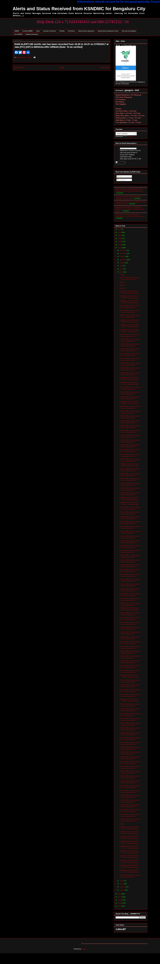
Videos (38, 31)
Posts (120, 176)
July (121, 266)
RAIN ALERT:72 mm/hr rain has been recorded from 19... (129, 762)
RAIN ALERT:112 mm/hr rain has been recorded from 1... (130, 412)
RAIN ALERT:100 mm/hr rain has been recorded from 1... (130, 633)
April (122, 881)
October (122, 256)
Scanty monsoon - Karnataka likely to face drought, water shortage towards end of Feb (129, 190)
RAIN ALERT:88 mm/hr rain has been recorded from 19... (129, 546)
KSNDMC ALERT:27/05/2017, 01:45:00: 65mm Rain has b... (129, 847)
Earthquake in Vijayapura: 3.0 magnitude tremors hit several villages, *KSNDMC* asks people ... (130, 209)
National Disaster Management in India (108, 31)
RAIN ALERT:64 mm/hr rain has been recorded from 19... (129, 388)
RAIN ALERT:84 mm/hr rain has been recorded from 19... (129, 570)
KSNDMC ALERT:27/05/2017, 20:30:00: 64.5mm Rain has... (129, 326)
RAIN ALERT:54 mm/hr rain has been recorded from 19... (129, 398)
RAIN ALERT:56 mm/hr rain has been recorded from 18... (129, 777)
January (122, 890)
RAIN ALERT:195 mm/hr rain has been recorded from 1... (130, 532)
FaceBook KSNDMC (27, 31)
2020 (119, 238)
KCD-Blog (61, 31)
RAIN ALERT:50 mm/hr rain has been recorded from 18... (129, 791)
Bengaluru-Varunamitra (32, 34)
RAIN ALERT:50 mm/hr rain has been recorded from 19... (129, 417)
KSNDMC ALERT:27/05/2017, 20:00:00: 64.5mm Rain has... (129, 503)
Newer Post (18, 67)
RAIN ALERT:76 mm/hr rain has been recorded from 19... (129, 580)
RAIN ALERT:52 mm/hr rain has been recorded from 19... (129, 335)
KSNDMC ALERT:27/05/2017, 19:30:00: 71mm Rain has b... (129, 700)
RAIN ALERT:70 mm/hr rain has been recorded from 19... (129, 647)
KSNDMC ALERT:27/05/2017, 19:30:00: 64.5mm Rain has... (129, 676)
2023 (119, 229)
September (123, 260)
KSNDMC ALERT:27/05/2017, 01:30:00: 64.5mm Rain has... (129, 857)
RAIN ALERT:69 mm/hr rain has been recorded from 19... (129, 359)
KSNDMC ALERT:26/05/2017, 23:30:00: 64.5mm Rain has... (129, 866)
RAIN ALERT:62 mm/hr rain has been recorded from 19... (129, 421)
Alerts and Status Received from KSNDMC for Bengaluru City (79, 8)
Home (62, 67)
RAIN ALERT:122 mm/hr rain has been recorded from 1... (130, 657)
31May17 (122, 274)
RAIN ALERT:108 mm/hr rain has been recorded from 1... (130, 714)
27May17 (122, 824)
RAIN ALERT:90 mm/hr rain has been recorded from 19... (129, 599)
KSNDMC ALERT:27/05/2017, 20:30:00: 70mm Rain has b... (129, 330)
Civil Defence (71, 31)
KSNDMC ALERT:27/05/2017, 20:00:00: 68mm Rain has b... (129, 498)
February (123, 887)
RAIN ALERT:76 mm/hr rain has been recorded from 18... (129, 815)
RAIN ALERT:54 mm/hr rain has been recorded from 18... (129, 278)
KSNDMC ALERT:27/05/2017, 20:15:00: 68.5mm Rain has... (129, 378)
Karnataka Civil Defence (49, 31)
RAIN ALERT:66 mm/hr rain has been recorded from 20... (129, 350)
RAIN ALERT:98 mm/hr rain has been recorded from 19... (129, 460)
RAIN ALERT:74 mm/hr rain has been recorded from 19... (129, 393)
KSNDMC (16, 31)
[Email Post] (34, 57)
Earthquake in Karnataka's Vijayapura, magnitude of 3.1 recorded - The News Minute (130, 215)
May (121, 272)
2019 (119, 241)
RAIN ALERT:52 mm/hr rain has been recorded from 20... (129, 340)
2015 (119, 897)
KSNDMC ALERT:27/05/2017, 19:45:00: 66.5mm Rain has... (129, 609)
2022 (119, 232)
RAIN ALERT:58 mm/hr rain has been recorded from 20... (129, 311)
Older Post (104, 67)
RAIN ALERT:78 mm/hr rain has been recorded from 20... (129, 364)
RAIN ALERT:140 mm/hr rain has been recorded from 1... (130, 527)
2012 (119, 906)
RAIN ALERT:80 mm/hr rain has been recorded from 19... (129, 618)
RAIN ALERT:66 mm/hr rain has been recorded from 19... (129, 575)
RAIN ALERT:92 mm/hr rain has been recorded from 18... (129, 820)
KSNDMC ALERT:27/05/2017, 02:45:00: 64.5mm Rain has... (129, 833)
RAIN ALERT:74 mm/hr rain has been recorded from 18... (129, 806)
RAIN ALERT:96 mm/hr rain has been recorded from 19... (129, 710)
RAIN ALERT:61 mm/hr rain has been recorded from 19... (129, 561)
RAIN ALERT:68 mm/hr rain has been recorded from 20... (129, 306)
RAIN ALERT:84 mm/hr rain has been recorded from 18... (129, 782)
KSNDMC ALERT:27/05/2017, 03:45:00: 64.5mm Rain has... (129, 828)
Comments (121, 180)
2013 (119, 903)
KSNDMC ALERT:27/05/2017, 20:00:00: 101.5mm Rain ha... (129, 402)
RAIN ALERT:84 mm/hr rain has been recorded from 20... (129, 369)
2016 (119, 894)
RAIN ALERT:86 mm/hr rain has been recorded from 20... (129, 354)
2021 (119, 235)
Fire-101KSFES (18, 34)
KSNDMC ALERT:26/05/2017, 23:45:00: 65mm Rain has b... (129, 861)
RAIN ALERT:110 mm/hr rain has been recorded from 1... (130, 551)
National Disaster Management (86, 31)
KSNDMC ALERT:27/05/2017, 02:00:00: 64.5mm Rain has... (129, 842)
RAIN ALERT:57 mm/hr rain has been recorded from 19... (129, 474)
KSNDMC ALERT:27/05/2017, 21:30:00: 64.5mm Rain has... (129, 297)
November (123, 253)
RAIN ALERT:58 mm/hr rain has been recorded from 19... (129, 446)
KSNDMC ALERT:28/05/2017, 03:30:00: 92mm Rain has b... (129, 292)
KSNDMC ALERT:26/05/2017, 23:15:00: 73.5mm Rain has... (129, 871)
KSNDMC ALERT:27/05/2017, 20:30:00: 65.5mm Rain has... (129, 321)
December (123, 250)
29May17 (122, 285)
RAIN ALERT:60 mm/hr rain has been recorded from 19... (129, 436)
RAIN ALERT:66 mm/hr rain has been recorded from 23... (129, 876)
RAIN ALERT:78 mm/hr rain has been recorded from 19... (129, 441)
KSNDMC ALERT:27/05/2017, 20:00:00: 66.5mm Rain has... (129, 465)
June (121, 269)
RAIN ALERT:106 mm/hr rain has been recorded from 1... (130, 753)
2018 (119, 244)
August (122, 263)
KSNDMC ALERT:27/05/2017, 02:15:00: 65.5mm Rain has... (129, 837)
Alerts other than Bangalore (129, 31)
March (122, 884)
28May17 (122, 288)
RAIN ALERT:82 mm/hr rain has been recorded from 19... (129, 489)
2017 (119, 248)
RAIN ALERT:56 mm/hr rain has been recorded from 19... (129, 518)
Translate (130, 136)
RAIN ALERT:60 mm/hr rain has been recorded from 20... (129, 316)
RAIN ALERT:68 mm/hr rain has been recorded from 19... (129, 450)
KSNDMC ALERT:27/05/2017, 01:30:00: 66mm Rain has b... (129, 852)
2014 (119, 900)
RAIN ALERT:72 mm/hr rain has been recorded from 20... (129, 374)
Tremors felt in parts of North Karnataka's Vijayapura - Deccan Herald (129, 197)
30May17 (122, 282)
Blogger (83, 949)
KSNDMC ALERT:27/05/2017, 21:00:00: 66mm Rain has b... (129, 302)
